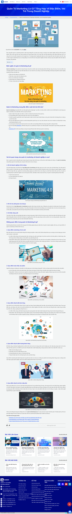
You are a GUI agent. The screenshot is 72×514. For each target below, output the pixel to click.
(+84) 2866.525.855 (11, 500)
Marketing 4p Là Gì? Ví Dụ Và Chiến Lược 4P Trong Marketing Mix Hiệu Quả (25, 417)
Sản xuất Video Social (48, 491)
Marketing (19, 125)
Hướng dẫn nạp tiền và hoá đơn (25, 497)
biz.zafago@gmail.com (11, 502)
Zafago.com (9, 506)
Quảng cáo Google (48, 499)
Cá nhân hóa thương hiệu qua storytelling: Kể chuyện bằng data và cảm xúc (43, 449)
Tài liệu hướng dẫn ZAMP (24, 495)
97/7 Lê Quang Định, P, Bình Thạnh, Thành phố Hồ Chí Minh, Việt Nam (10, 495)
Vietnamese (66, 1)
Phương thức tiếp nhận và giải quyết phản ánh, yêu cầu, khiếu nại (27, 465)
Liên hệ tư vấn (21, 491)
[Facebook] (7, 425)
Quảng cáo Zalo (47, 501)
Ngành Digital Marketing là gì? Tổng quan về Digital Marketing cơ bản (24, 421)
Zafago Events (47, 509)
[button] (60, 1)
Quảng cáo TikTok (48, 495)
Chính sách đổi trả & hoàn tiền (38, 492)
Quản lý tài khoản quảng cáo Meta (51, 505)
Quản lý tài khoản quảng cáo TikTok (51, 503)
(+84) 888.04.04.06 (11, 498)
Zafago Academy (48, 507)
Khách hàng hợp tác (23, 489)
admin (11, 471)
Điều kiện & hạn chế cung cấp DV (38, 500)
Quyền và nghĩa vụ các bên (37, 498)
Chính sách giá (34, 487)
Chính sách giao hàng (36, 489)
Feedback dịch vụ (22, 499)
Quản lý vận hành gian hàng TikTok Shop (52, 487)
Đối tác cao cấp (22, 487)
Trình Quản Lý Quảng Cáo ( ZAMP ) (26, 493)
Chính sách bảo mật (36, 483)
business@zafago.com (11, 504)
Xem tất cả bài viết (63, 434)
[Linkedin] (69, 484)
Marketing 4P (12, 128)
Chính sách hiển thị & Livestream (38, 496)
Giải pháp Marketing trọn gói (50, 485)
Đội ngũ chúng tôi (22, 485)
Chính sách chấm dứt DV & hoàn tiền (39, 494)
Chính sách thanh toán (36, 485)
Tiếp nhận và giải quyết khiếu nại (38, 502)
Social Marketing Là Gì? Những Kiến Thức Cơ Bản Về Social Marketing (24, 419)
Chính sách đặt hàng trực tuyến (38, 490)
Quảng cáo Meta (48, 497)
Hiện (11, 62)
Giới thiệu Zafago (22, 483)
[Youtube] (66, 484)
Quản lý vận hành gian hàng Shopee (51, 489)
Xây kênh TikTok (47, 493)
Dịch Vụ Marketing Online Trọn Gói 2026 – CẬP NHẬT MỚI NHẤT (12, 449)
